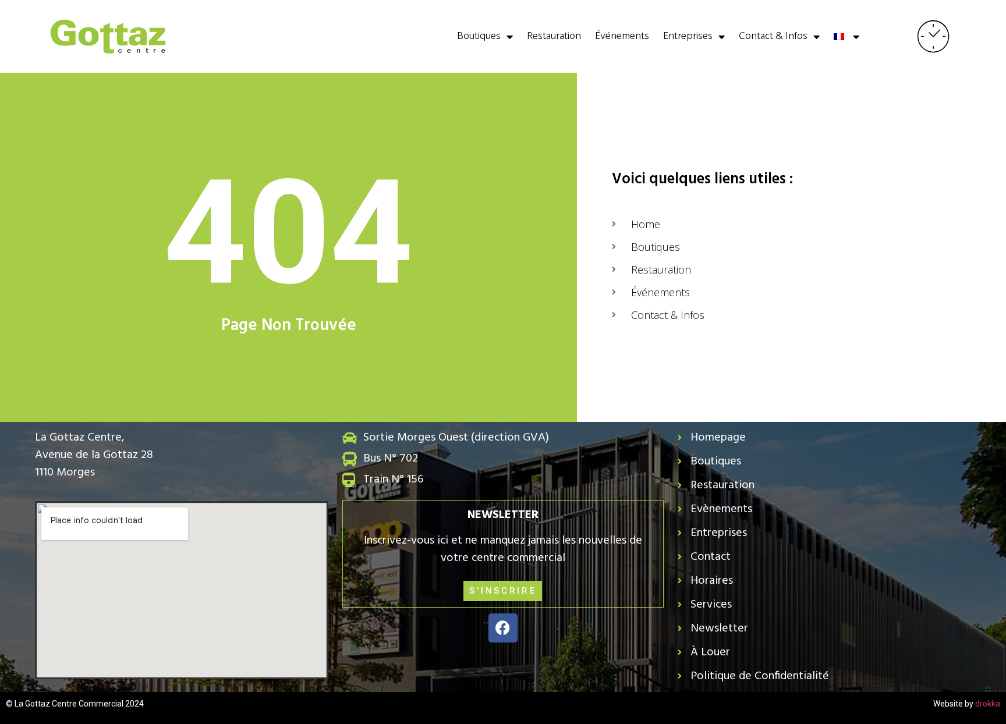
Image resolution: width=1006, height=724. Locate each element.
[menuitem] (846, 36)
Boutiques (479, 36)
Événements (622, 36)
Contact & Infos (773, 36)
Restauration (554, 36)
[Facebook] (503, 628)
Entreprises (688, 36)
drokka (987, 703)
